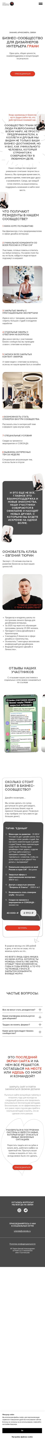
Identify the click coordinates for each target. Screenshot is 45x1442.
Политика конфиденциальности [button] (23, 1244)
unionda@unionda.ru (22, 1231)
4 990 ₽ (29, 913)
